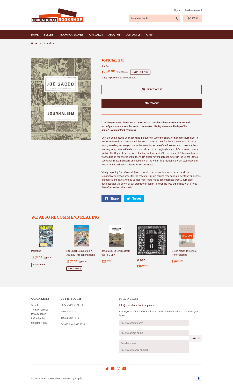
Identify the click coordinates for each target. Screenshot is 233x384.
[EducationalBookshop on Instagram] (118, 369)
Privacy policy (38, 314)
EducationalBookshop (49, 378)
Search (35, 305)
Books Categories (72, 34)
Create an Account (193, 10)
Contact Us (133, 34)
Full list (49, 34)
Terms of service (39, 309)
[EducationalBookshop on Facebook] (113, 369)
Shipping (106, 77)
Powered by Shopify (72, 378)
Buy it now (152, 103)
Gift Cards (96, 34)
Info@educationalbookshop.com (136, 305)
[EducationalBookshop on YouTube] (124, 369)
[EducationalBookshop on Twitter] (107, 369)
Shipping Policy (39, 322)
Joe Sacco (106, 66)
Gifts (149, 34)
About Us (114, 34)
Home (35, 34)
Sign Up (195, 338)
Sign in (177, 10)
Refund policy (38, 318)
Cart (195, 18)
